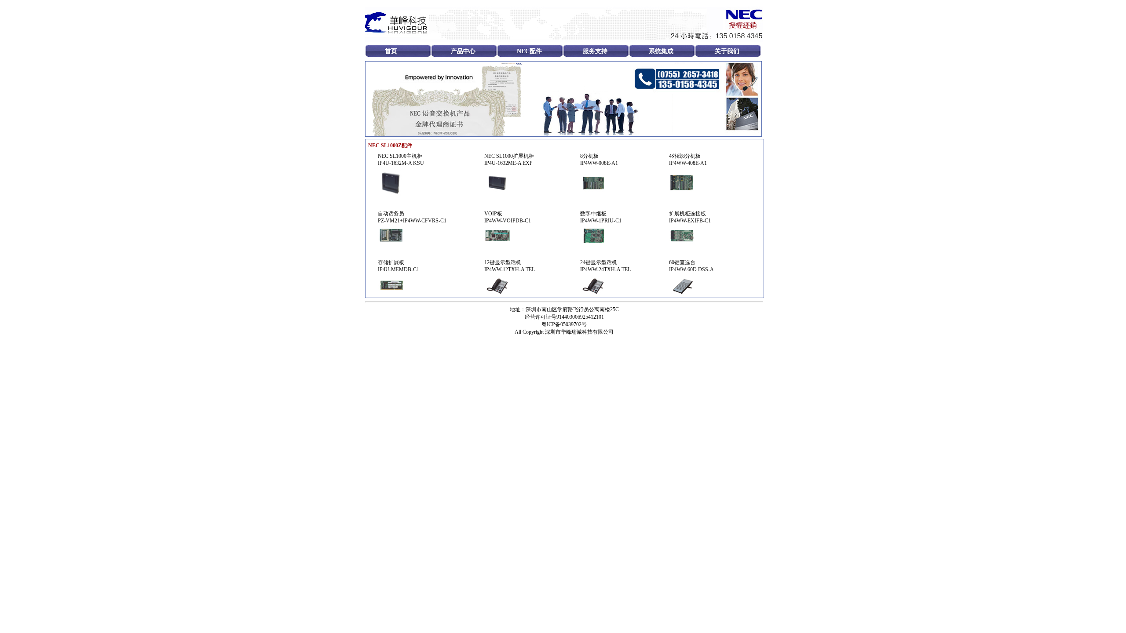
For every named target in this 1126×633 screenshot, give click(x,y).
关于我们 (727, 51)
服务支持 (595, 51)
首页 (391, 51)
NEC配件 (529, 51)
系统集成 (661, 51)
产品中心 (463, 51)
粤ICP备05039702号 (564, 324)
